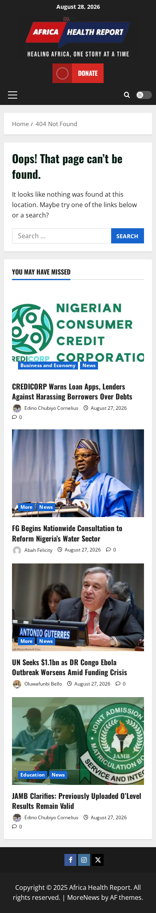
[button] (12, 95)
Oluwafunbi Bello (42, 683)
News (89, 365)
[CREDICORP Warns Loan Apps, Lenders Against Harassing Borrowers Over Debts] (78, 331)
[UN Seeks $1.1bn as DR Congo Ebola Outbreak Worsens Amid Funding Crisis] (78, 607)
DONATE (88, 73)
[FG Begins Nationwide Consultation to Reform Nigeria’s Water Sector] (78, 473)
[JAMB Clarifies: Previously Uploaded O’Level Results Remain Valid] (78, 741)
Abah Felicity (37, 549)
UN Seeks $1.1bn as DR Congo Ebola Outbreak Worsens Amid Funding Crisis (69, 667)
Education (32, 774)
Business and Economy (48, 365)
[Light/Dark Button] (144, 95)
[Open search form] (127, 95)
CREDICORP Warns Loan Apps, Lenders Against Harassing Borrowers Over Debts (72, 391)
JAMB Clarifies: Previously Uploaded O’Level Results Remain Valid (76, 800)
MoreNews (83, 897)
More (26, 507)
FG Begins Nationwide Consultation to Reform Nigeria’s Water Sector (67, 533)
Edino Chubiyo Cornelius (50, 408)
